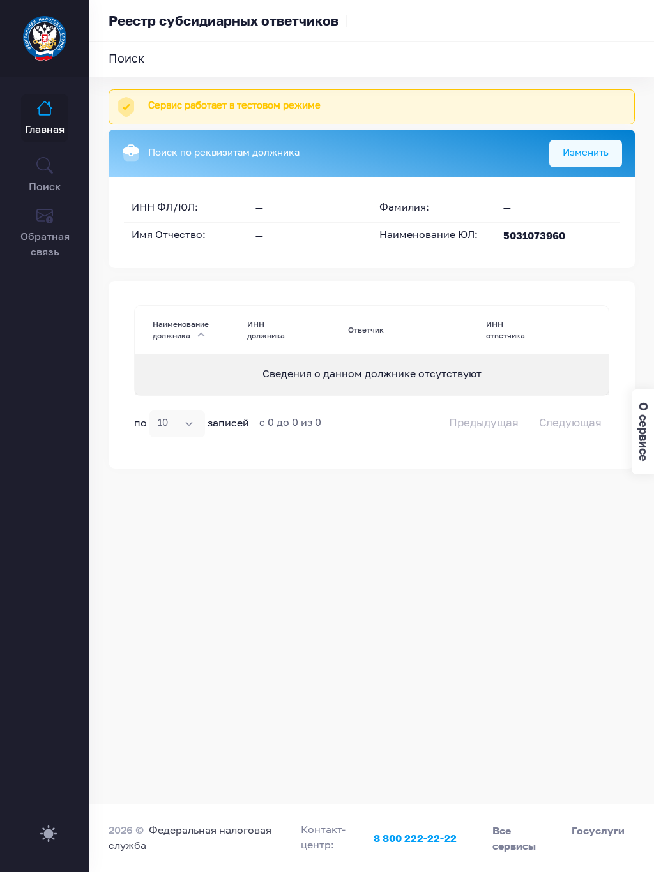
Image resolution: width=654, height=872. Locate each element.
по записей (191, 423)
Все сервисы (514, 838)
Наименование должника (181, 329)
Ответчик (366, 330)
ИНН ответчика (505, 329)
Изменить (586, 153)
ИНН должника (266, 329)
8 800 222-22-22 (415, 838)
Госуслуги (598, 830)
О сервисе (643, 432)
